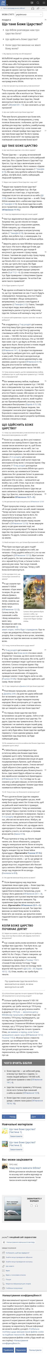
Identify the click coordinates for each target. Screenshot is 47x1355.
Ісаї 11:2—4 (14, 272)
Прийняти (8, 1350)
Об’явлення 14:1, (10, 350)
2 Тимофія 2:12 (20, 304)
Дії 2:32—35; (30, 968)
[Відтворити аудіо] (33, 8)
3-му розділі (11, 650)
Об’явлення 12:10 (36, 501)
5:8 (38, 404)
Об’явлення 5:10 (33, 361)
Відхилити (21, 1350)
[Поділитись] (38, 8)
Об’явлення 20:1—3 (33, 893)
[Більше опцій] (43, 8)
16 (20, 779)
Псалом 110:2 (8, 1038)
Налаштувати (35, 1350)
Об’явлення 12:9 (30, 1093)
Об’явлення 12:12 (22, 555)
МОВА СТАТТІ (8, 14)
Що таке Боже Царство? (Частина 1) (22, 1131)
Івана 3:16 (19, 834)
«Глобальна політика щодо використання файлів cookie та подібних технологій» (23, 1332)
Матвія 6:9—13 (16, 104)
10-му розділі (19, 465)
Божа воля (22, 653)
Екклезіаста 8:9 (10, 873)
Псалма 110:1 (32, 960)
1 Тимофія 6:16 (16, 233)
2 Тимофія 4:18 (9, 204)
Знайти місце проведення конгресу (17, 1262)
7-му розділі (25, 324)
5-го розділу (7, 816)
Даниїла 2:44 (24, 686)
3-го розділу (15, 457)
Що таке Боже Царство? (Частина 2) (22, 1144)
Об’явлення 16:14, (11, 779)
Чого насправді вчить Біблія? (14, 8)
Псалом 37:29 (9, 679)
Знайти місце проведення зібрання (17, 1257)
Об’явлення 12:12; (34, 1035)
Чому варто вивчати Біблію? (25, 1168)
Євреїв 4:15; (31, 404)
